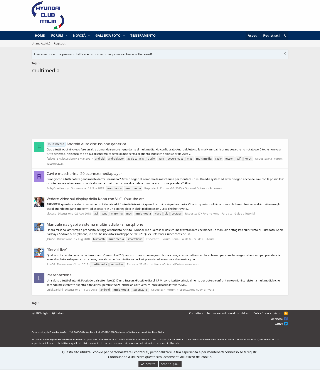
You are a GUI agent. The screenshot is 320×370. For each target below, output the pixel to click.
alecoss (51, 213)
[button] (67, 35)
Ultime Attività (41, 43)
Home (40, 35)
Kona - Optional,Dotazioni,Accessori (177, 264)
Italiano (60, 313)
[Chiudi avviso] (284, 54)
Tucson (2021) (55, 163)
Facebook (277, 319)
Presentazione (59, 274)
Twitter (278, 324)
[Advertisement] (160, 107)
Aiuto (277, 313)
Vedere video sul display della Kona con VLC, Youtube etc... (97, 198)
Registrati (60, 43)
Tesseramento (143, 35)
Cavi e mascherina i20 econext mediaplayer (84, 173)
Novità (79, 35)
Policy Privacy (262, 313)
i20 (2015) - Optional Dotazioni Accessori (196, 188)
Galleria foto (108, 35)
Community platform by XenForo (66, 332)
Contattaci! (196, 313)
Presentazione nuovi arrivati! (195, 290)
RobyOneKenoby (58, 188)
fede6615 (52, 158)
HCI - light (42, 313)
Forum (57, 35)
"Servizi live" (57, 249)
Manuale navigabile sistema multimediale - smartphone (95, 224)
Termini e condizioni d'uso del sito (228, 313)
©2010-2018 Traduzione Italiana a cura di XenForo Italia (132, 332)
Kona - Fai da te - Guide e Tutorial (233, 213)
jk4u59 (51, 239)
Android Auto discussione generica (87, 143)
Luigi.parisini (55, 290)
